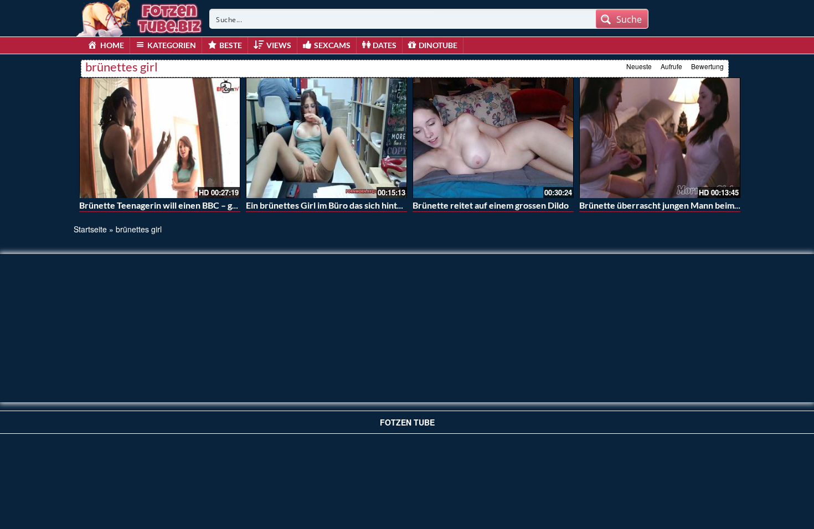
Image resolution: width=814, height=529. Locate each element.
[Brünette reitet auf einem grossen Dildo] (493, 137)
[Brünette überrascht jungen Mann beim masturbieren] (659, 137)
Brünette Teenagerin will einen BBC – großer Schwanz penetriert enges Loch (230, 205)
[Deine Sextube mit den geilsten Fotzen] (140, 16)
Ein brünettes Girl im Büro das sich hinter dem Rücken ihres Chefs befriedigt (395, 205)
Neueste (639, 66)
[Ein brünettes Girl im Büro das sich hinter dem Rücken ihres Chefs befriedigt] (326, 137)
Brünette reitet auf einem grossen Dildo (491, 205)
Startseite (90, 229)
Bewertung (707, 66)
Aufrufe (671, 66)
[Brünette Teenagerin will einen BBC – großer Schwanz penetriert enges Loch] (159, 137)
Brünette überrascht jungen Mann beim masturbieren (684, 205)
